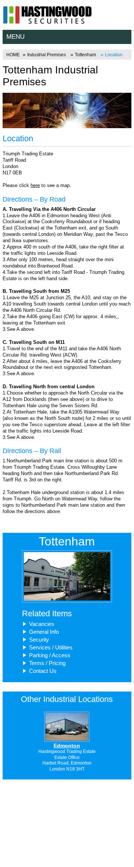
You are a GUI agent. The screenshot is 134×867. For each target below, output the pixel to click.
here (35, 185)
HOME (13, 54)
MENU (15, 36)
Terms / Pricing (47, 663)
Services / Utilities (51, 647)
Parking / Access (49, 655)
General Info (44, 632)
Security (39, 639)
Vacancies (41, 624)
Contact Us (43, 671)
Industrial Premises (46, 54)
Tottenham (85, 54)
